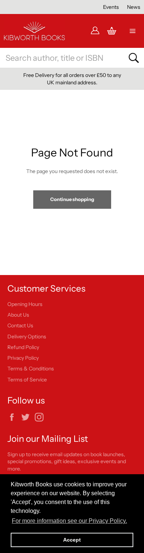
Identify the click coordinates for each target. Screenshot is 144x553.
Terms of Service (27, 379)
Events (111, 7)
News (133, 7)
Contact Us (20, 325)
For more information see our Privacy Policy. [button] (69, 521)
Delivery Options (26, 336)
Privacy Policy (23, 358)
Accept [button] (72, 540)
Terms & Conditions (30, 368)
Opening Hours (24, 304)
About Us (18, 314)
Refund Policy (23, 347)
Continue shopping (72, 199)
